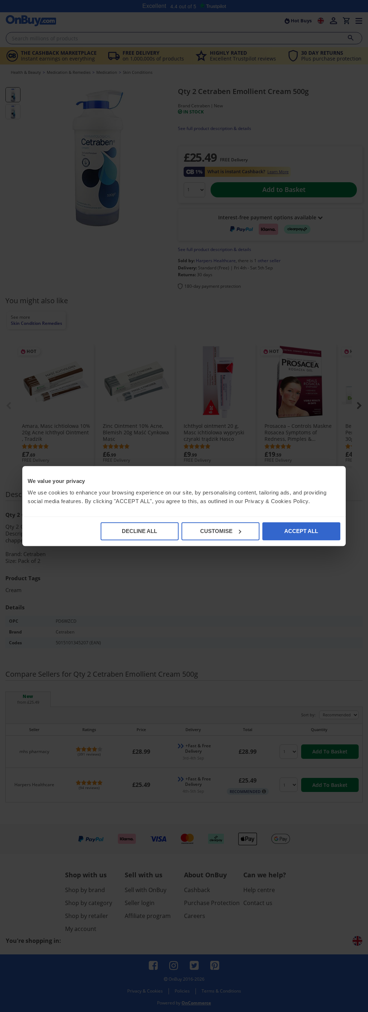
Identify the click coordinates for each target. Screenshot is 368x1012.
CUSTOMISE (216, 531)
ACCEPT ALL (301, 531)
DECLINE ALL (139, 531)
